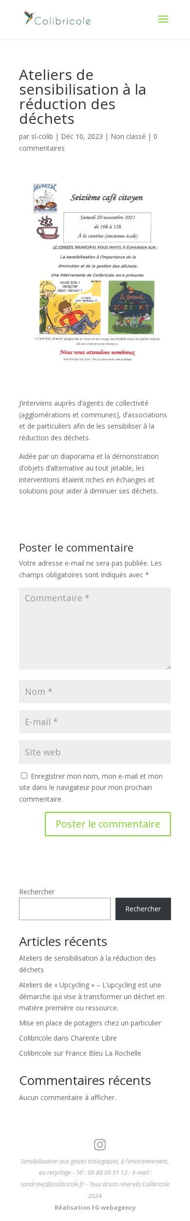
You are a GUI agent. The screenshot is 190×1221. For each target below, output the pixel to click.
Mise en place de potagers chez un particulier (90, 1022)
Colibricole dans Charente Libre (68, 1038)
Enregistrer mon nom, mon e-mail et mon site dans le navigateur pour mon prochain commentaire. (91, 787)
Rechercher (37, 891)
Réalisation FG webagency (95, 1207)
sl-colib (42, 136)
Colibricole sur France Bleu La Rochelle (80, 1053)
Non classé (128, 136)
